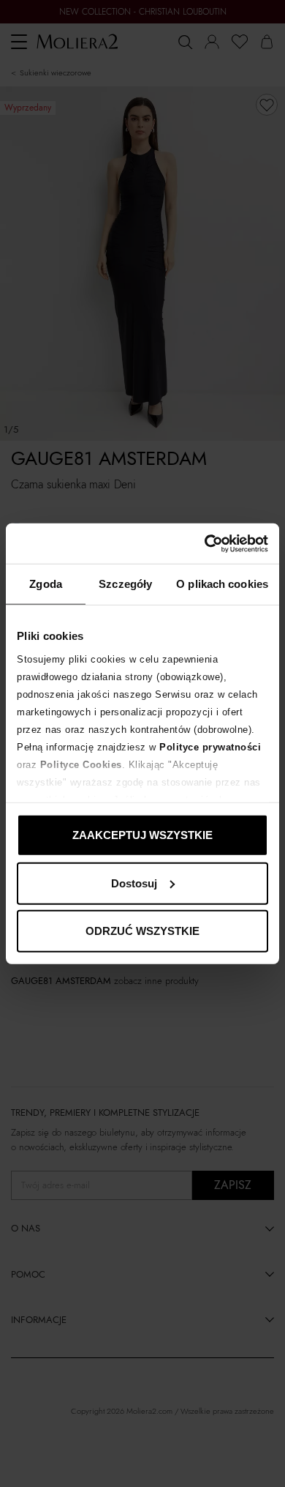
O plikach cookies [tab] (222, 584)
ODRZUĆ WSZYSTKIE (143, 931)
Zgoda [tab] (45, 584)
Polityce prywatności (210, 746)
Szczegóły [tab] (125, 584)
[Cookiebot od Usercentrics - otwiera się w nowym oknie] (205, 543)
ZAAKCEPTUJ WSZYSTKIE (142, 835)
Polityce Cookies (81, 764)
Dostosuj (134, 882)
